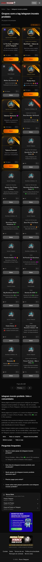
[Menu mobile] (39, 3)
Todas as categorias (14, 436)
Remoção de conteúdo (16, 553)
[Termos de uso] (21, 539)
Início (3, 9)
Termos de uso (19, 551)
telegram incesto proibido (31, 436)
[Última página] (29, 388)
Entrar (11, 59)
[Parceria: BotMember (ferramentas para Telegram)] (21, 522)
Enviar (34, 3)
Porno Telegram (24, 559)
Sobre (11, 551)
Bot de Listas (29, 553)
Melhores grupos (7, 440)
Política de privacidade (32, 551)
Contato (5, 551)
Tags (8, 9)
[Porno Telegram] (8, 3)
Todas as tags (19, 440)
